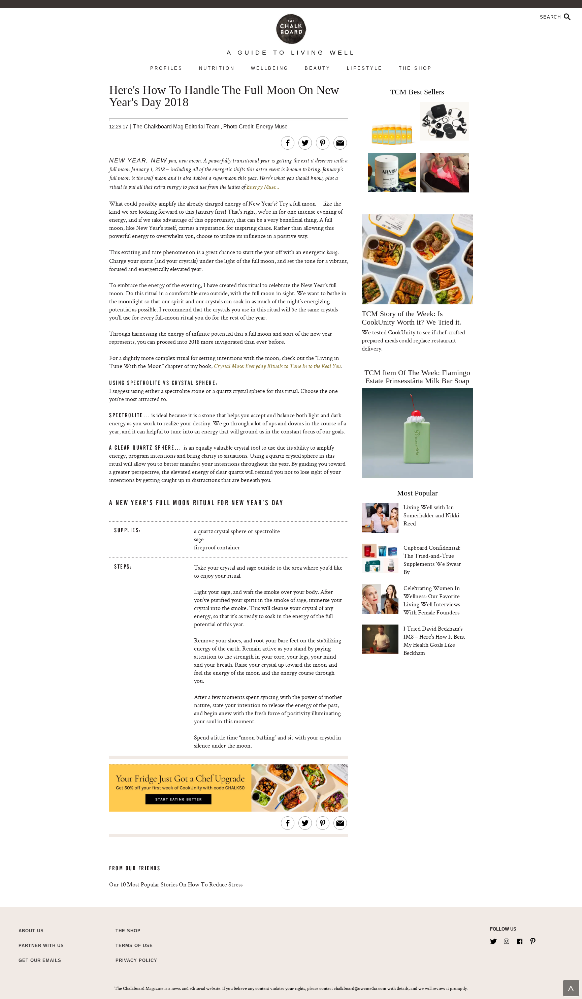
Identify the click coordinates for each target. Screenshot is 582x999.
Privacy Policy (136, 960)
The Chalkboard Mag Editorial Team (177, 126)
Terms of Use (134, 945)
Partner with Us (41, 945)
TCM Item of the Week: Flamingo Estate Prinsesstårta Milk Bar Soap (417, 376)
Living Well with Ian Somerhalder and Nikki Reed (431, 515)
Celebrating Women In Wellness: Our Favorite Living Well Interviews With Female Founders (431, 600)
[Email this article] (340, 143)
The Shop (415, 68)
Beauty (318, 68)
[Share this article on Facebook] (288, 143)
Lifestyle (365, 68)
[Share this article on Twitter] (305, 143)
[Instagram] (506, 940)
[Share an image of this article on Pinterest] (323, 143)
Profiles (166, 68)
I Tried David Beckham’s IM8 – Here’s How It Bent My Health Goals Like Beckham (434, 641)
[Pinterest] (532, 940)
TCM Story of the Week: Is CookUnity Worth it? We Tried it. (411, 317)
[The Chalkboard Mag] (291, 27)
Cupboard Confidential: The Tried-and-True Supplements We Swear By (432, 560)
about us (31, 930)
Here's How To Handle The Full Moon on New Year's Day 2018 (224, 96)
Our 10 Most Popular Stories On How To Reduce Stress (176, 884)
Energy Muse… (263, 187)
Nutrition (217, 68)
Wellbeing (270, 68)
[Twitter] (493, 940)
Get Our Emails (40, 960)
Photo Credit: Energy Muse (255, 126)
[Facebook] (519, 940)
